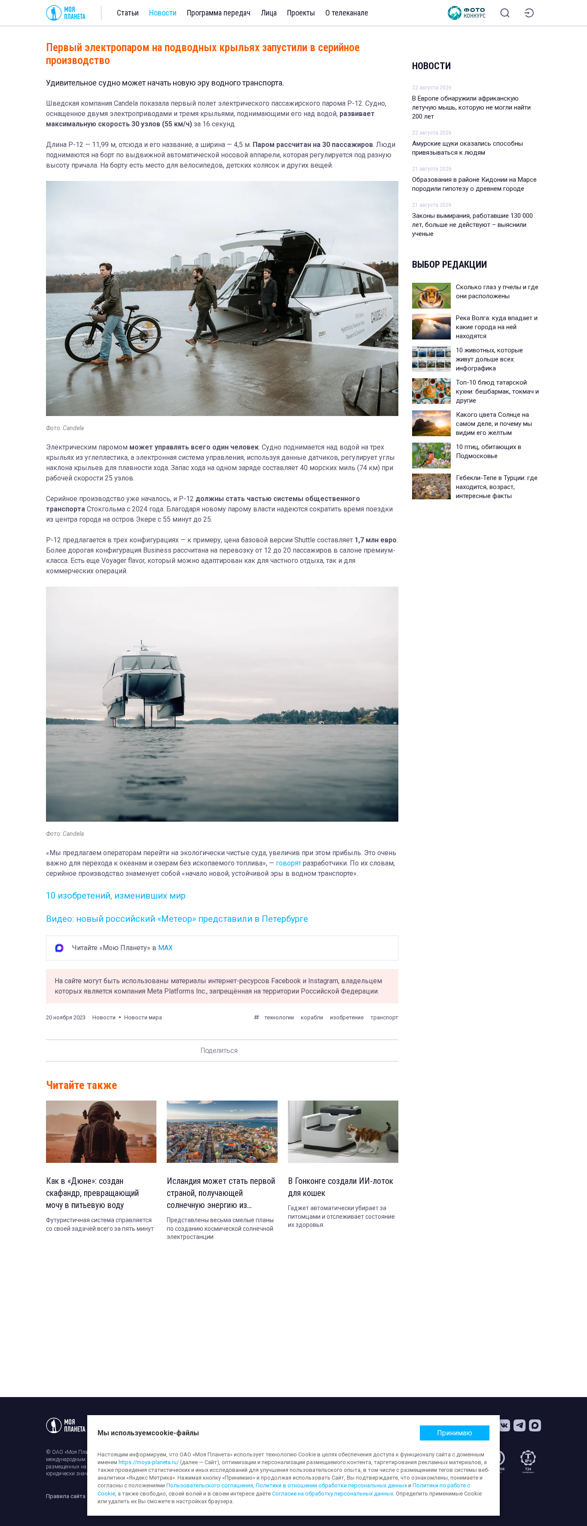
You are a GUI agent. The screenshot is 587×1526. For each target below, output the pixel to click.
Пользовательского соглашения (209, 1485)
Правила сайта (66, 1496)
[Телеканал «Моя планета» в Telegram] (520, 1425)
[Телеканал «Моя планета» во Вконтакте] (504, 1425)
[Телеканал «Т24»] (528, 1461)
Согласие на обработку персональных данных (332, 1493)
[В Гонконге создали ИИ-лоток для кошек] (343, 1132)
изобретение (347, 1017)
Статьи (128, 12)
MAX (165, 948)
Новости (163, 12)
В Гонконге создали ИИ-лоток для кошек (340, 1187)
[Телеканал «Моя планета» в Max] (535, 1425)
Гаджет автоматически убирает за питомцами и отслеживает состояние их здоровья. (341, 1216)
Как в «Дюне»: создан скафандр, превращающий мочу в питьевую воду (92, 1193)
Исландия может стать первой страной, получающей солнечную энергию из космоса (221, 1193)
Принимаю (454, 1433)
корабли (312, 1017)
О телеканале (346, 12)
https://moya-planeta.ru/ (149, 1462)
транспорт (384, 1017)
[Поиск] (505, 13)
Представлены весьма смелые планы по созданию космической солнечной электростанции (220, 1228)
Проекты (301, 12)
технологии (279, 1017)
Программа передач (219, 12)
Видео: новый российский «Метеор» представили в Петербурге (177, 919)
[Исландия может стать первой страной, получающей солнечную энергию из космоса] (222, 1132)
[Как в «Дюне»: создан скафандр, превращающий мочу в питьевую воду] (101, 1132)
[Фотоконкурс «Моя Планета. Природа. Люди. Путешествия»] (466, 13)
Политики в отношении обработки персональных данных (331, 1485)
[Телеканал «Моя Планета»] (66, 13)
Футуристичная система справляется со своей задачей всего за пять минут (100, 1224)
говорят (287, 863)
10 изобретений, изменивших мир (116, 895)
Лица (269, 12)
